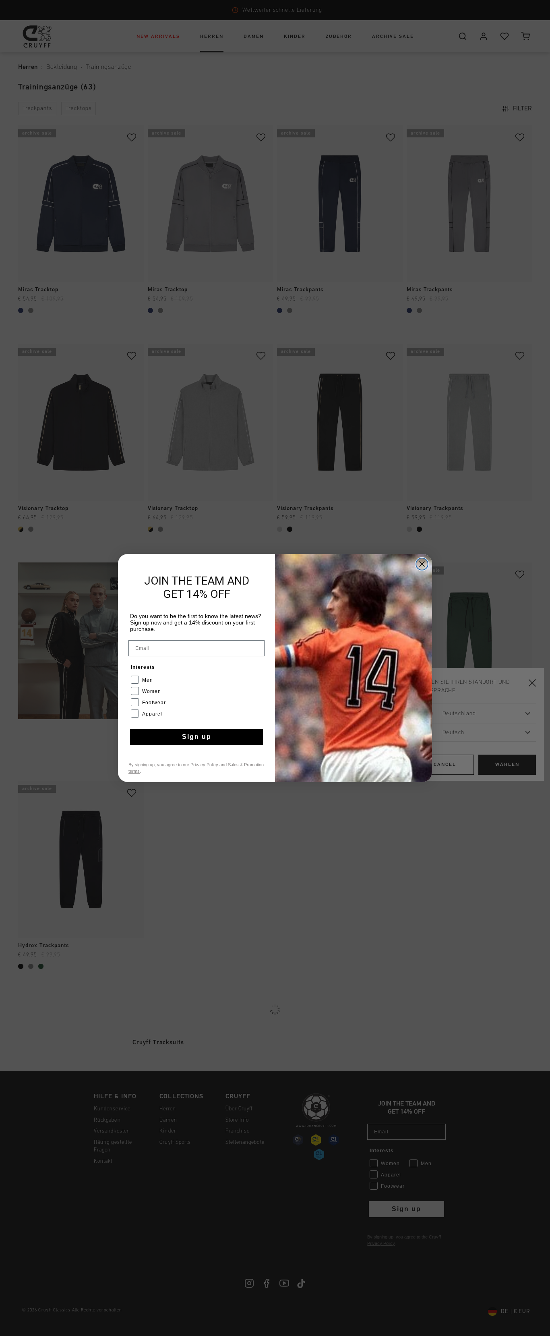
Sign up (196, 736)
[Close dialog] (422, 564)
